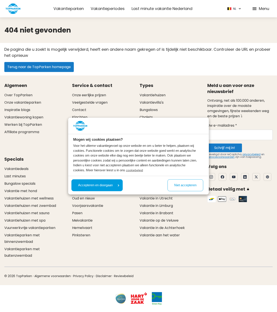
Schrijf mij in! (224, 147)
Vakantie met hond (20, 190)
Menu (264, 8)
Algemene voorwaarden (52, 276)
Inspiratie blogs (17, 109)
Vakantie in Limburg (156, 205)
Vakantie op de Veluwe (159, 220)
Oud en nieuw (83, 198)
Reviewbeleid (124, 276)
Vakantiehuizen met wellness (29, 198)
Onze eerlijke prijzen (89, 95)
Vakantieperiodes (108, 8)
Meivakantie (82, 220)
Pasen (77, 213)
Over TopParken (18, 95)
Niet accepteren (185, 185)
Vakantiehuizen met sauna (26, 213)
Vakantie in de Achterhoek (162, 227)
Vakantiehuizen (153, 95)
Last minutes (15, 176)
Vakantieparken (68, 8)
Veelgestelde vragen (90, 102)
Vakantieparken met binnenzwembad (22, 238)
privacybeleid (252, 154)
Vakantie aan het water (160, 235)
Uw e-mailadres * (222, 125)
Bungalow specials (19, 183)
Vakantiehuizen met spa (24, 220)
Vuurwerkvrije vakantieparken (29, 227)
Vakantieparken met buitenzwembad (22, 252)
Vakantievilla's (152, 102)
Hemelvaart (82, 227)
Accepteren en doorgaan (95, 185)
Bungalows (149, 109)
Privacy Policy (83, 276)
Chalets (146, 117)
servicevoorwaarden (221, 157)
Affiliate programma (21, 131)
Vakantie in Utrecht (156, 198)
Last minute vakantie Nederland (162, 8)
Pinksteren (81, 235)
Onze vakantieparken (22, 102)
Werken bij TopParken (23, 124)
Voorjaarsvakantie (87, 205)
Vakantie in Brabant (156, 213)
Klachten (79, 117)
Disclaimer (104, 276)
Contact (79, 109)
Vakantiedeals (16, 168)
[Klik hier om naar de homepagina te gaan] (13, 8)
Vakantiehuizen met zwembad (30, 205)
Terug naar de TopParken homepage (39, 66)
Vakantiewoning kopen (23, 117)
